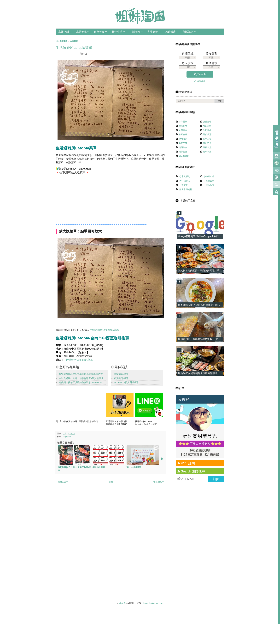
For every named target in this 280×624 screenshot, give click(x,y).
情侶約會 (207, 143)
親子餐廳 (183, 151)
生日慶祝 (207, 130)
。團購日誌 (209, 181)
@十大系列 (184, 176)
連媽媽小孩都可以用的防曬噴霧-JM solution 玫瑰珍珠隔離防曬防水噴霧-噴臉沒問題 (82, 382)
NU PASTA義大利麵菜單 (126, 382)
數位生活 (117, 31)
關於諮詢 (188, 31)
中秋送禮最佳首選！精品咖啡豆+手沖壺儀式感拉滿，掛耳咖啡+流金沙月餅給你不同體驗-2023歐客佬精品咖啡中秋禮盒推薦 (82, 378)
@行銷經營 (184, 181)
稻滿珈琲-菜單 (121, 378)
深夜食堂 (207, 147)
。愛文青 (183, 185)
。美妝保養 (209, 185)
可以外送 (207, 126)
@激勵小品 (209, 176)
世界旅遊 (152, 31)
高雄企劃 (63, 31)
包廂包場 (183, 126)
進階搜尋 (200, 81)
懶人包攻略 (184, 156)
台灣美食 (99, 31)
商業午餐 (183, 143)
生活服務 (135, 31)
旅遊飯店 (170, 31)
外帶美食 (183, 130)
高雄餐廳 (81, 31)
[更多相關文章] (162, 459)
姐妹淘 (122, 603)
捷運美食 (183, 147)
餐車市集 (207, 151)
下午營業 (183, 121)
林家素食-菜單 (121, 374)
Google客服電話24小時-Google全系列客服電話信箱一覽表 (209, 236)
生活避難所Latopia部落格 (104, 330)
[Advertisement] (86, 198)
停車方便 (207, 139)
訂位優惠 (207, 134)
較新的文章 (63, 481)
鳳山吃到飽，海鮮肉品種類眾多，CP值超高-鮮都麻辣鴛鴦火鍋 (211, 339)
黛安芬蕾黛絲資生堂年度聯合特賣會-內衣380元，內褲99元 (82, 374)
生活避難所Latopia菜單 (74, 47)
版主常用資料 (185, 189)
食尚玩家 (183, 139)
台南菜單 (67, 436)
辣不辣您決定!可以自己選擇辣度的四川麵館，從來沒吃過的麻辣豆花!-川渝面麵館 (221, 304)
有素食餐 (183, 134)
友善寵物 (207, 121)
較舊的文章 (158, 481)
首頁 (111, 481)
